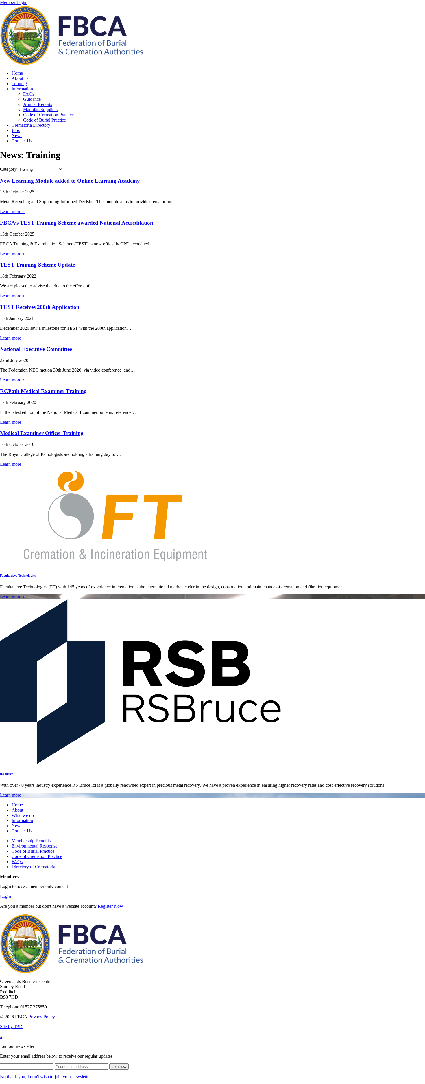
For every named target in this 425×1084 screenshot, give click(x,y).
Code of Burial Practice (44, 120)
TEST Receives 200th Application (40, 307)
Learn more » (12, 211)
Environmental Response (34, 845)
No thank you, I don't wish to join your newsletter (45, 1076)
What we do (23, 815)
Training (19, 83)
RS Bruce (6, 773)
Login (5, 896)
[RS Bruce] (140, 762)
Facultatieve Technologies (18, 575)
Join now (119, 1066)
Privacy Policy (41, 1016)
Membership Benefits (31, 840)
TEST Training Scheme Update (37, 265)
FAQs (28, 93)
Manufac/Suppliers (40, 109)
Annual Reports (37, 104)
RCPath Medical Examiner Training (43, 391)
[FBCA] (71, 63)
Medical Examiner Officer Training (42, 433)
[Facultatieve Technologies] (115, 563)
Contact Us (22, 140)
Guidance (32, 99)
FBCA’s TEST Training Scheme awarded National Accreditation (76, 223)
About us (20, 78)
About (17, 810)
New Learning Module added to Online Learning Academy (70, 181)
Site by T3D (11, 1026)
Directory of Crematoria (33, 866)
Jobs (16, 130)
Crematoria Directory (31, 125)
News (17, 135)
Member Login (13, 2)
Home (17, 73)
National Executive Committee (36, 349)
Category (8, 169)
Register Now (110, 906)
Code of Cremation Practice (48, 114)
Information (22, 88)
